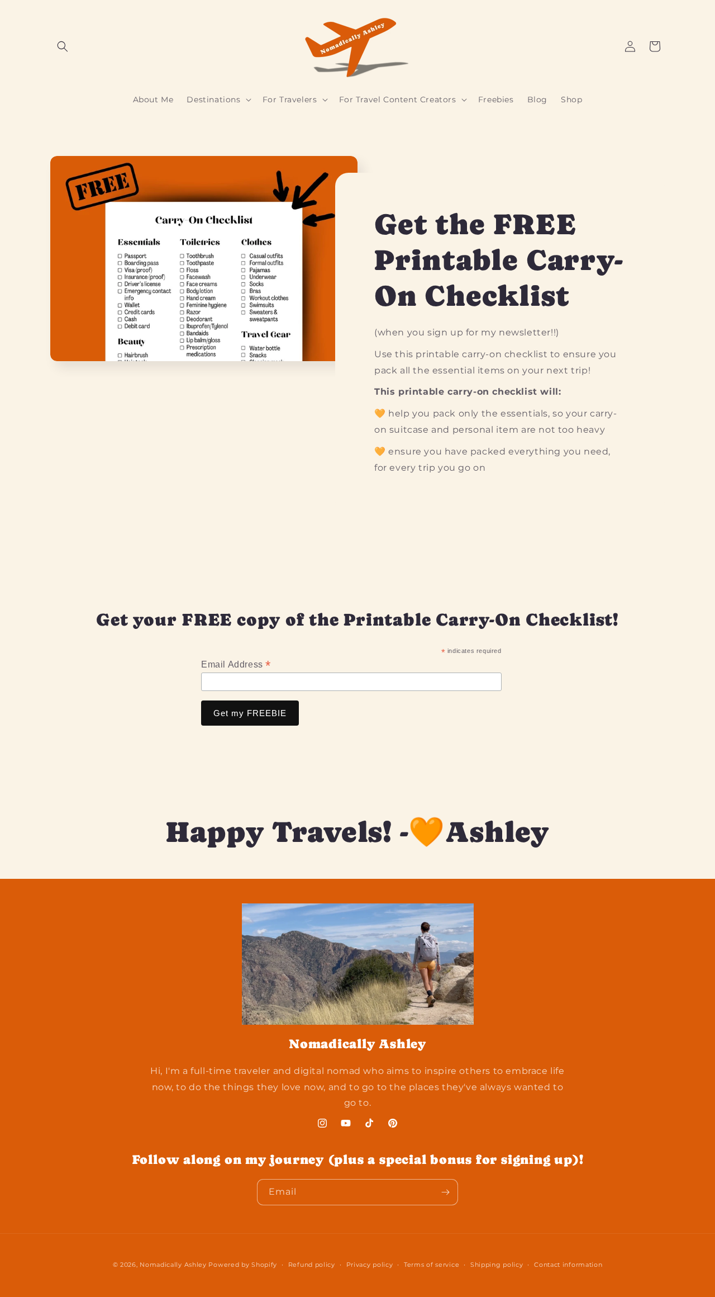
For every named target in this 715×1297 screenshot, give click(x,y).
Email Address (236, 664)
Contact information (568, 1264)
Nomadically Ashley (173, 1264)
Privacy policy (369, 1264)
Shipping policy (496, 1264)
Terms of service (431, 1264)
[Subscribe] (445, 1192)
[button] (62, 46)
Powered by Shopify (242, 1264)
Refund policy (311, 1264)
